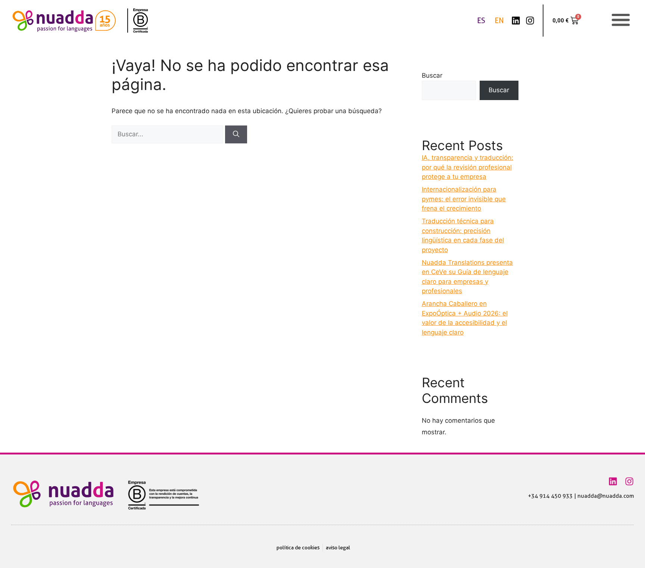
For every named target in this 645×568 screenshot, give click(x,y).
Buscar (432, 75)
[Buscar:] (168, 134)
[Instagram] (530, 20)
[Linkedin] (515, 20)
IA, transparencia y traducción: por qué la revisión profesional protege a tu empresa (467, 167)
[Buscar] (236, 134)
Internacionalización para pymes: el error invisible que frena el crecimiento (464, 199)
